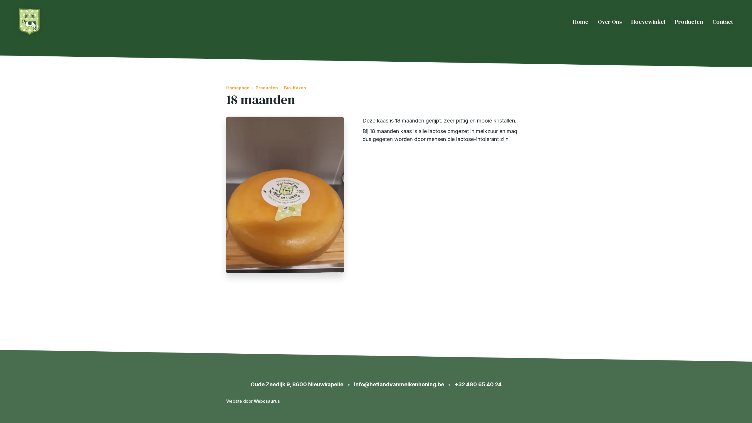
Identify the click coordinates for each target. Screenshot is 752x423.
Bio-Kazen (295, 88)
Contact (722, 22)
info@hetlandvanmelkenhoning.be (399, 384)
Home (580, 22)
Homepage (237, 88)
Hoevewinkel (648, 22)
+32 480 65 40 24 (478, 384)
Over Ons (610, 22)
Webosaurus (267, 401)
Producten (689, 22)
